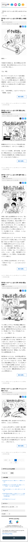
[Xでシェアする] (20, 27)
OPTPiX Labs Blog (14, 518)
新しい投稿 (24, 15)
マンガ (21, 103)
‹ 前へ (10, 460)
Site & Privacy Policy (7, 533)
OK (14, 538)
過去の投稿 (4, 15)
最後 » (16, 462)
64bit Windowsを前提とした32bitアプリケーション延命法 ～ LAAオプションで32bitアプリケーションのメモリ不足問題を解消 (14, 495)
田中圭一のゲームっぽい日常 (12, 23)
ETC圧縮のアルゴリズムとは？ (10, 499)
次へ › (12, 462)
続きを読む (21, 96)
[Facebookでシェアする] (23, 27)
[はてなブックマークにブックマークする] (25, 27)
